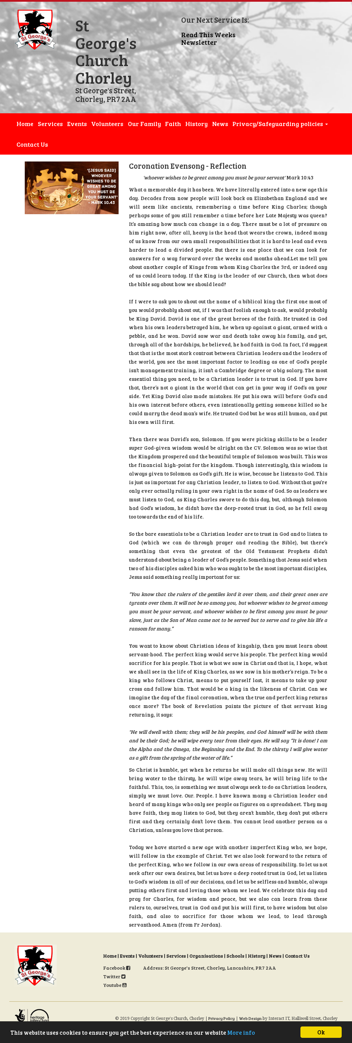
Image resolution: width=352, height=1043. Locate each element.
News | (277, 955)
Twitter (112, 976)
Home (24, 123)
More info (241, 1032)
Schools (235, 955)
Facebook (114, 967)
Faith (173, 123)
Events (77, 123)
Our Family (144, 123)
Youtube (112, 985)
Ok (321, 1032)
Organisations (206, 955)
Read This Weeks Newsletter (208, 38)
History (196, 123)
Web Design (250, 1018)
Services (50, 123)
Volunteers (107, 123)
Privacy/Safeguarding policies (278, 123)
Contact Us (32, 144)
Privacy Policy (221, 1018)
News (220, 123)
